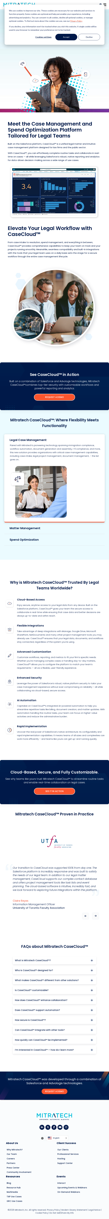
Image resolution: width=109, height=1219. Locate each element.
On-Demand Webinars (68, 1192)
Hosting (61, 1158)
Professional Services (68, 1154)
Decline (89, 37)
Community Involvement (19, 1172)
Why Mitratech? (15, 1149)
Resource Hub (14, 1187)
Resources (13, 1176)
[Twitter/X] (48, 1127)
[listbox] (57, 1138)
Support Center (65, 1163)
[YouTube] (60, 1127)
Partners (11, 1163)
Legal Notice (94, 1210)
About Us (12, 1143)
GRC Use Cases (14, 1201)
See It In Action (54, 791)
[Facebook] (55, 1127)
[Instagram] (67, 1127)
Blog (9, 1183)
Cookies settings (43, 37)
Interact (61, 1183)
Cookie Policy (41, 1213)
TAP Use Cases (14, 1196)
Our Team (12, 1154)
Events (61, 1176)
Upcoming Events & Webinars (72, 1187)
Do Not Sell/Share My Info (62, 1213)
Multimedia (12, 1192)
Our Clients (63, 1149)
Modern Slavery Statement (74, 1210)
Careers (11, 1158)
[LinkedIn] (42, 1127)
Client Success (66, 1143)
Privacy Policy (76, 21)
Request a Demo (54, 397)
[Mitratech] (104, 4)
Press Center (13, 1167)
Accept (66, 37)
